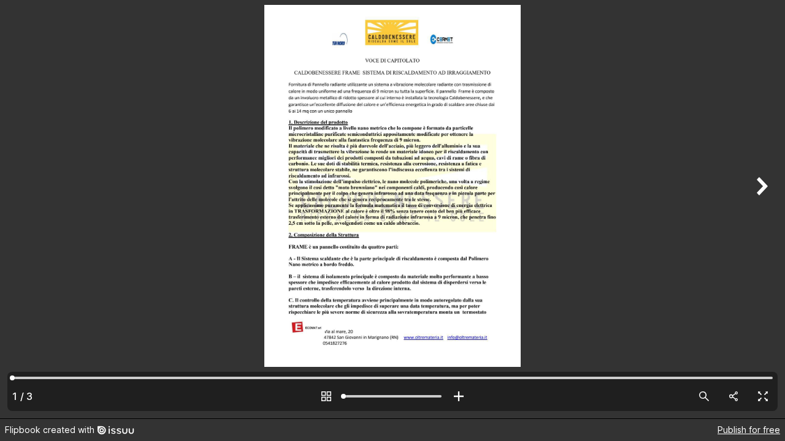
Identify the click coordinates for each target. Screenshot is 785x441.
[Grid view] (326, 396)
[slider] (392, 396)
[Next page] (760, 209)
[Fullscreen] (763, 396)
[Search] (704, 396)
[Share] (733, 396)
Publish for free (749, 429)
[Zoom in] (458, 396)
